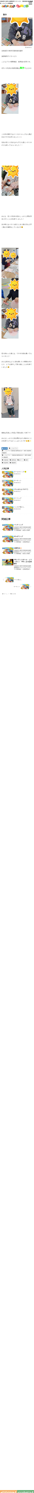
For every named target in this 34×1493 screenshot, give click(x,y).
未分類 (5, 448)
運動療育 (13, 462)
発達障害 (6, 462)
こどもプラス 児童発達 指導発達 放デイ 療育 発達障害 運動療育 (16, 452)
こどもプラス (14, 448)
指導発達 (13, 460)
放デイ (20, 460)
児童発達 (6, 460)
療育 (27, 460)
